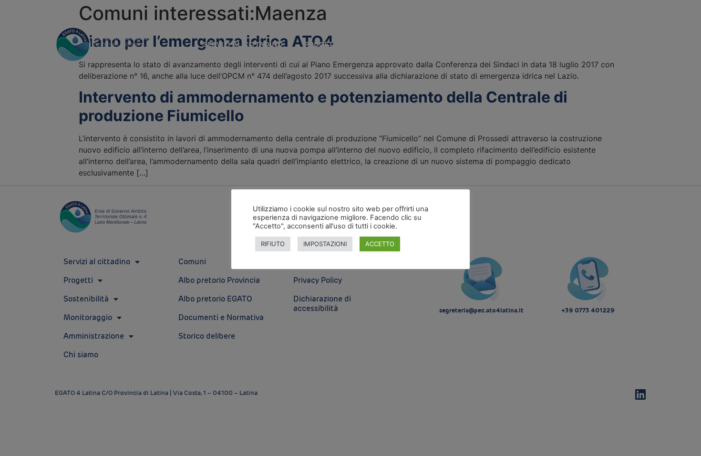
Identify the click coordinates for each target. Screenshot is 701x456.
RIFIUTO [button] (273, 244)
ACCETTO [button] (379, 244)
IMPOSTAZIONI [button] (325, 244)
